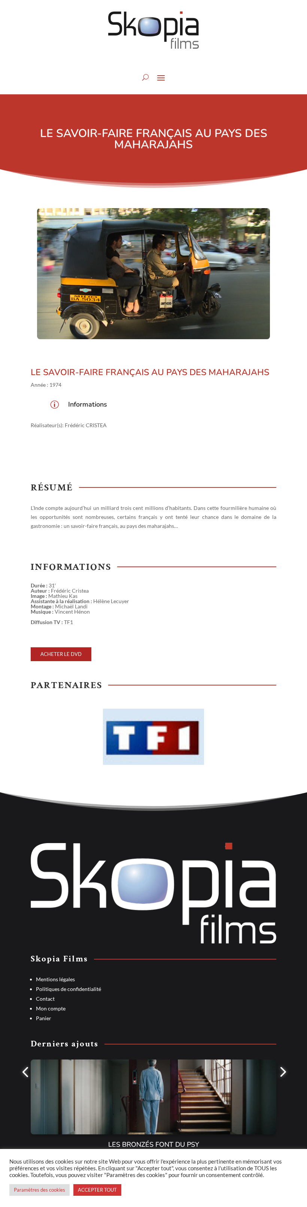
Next (282, 1109)
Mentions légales (55, 979)
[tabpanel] (153, 1108)
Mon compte (51, 1008)
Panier (43, 1018)
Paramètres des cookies (39, 1190)
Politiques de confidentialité (68, 989)
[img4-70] (153, 273)
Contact (45, 998)
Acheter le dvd (61, 654)
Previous (25, 1109)
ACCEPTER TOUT (97, 1190)
